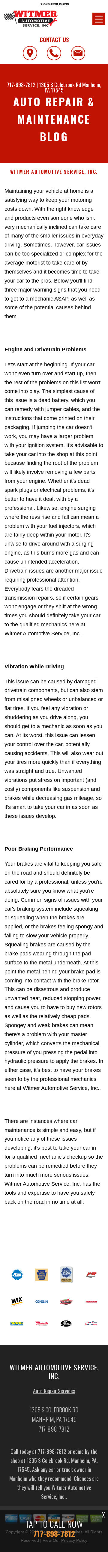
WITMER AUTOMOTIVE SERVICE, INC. (54, 172)
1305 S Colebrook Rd (60, 85)
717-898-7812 (21, 85)
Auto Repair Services (54, 1391)
